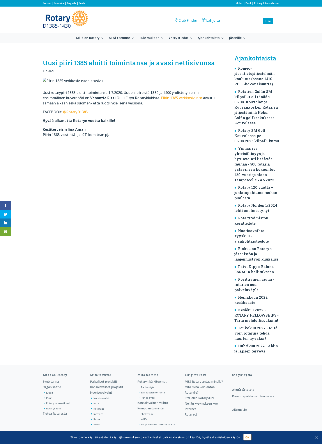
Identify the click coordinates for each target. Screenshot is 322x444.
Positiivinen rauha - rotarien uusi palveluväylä (254, 284)
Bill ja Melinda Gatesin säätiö (158, 424)
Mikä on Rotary (88, 38)
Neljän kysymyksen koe (201, 403)
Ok (247, 437)
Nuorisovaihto (102, 398)
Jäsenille (235, 38)
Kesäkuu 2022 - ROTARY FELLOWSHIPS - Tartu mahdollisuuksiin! (256, 315)
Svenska (59, 3)
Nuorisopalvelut (101, 392)
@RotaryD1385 (75, 111)
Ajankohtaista (209, 38)
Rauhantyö (147, 387)
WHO (144, 419)
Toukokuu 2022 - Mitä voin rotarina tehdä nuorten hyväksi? (256, 333)
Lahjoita (213, 20)
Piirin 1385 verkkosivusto (181, 97)
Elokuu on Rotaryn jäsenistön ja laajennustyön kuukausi (256, 253)
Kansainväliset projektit (106, 387)
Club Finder (188, 20)
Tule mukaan (149, 38)
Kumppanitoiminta (150, 408)
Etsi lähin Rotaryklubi (199, 398)
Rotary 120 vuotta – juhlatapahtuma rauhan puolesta (255, 192)
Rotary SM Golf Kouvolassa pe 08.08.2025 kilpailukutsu (256, 135)
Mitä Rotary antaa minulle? (204, 381)
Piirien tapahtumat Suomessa (253, 396)
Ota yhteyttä (242, 375)
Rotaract (99, 408)
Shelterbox (147, 414)
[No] (316, 437)
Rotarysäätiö (54, 408)
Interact (98, 414)
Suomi (47, 3)
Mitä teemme (119, 38)
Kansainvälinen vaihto (152, 403)
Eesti (82, 3)
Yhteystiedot (179, 38)
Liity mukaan (195, 375)
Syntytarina (51, 381)
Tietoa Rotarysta (55, 413)
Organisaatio (52, 387)
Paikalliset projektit (103, 381)
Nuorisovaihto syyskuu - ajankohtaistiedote (251, 235)
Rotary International (266, 3)
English (71, 3)
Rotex (97, 419)
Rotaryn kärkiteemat (152, 381)
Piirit (248, 3)
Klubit (239, 3)
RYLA (96, 403)
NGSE (97, 424)
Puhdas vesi (148, 397)
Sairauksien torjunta (153, 392)
